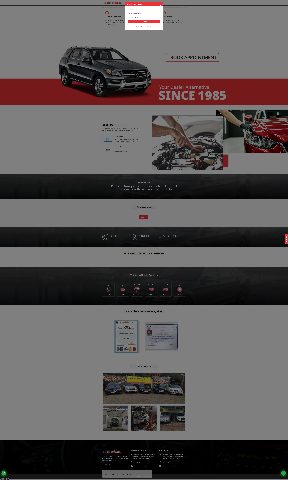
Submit (144, 21)
